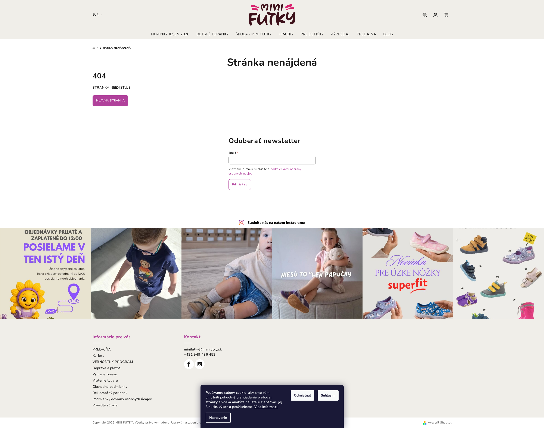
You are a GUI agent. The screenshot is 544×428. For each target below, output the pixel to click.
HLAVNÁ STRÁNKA (110, 100)
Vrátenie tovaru (105, 380)
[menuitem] (170, 34)
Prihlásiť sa (239, 184)
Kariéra (99, 355)
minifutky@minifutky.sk (203, 349)
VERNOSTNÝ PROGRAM (113, 361)
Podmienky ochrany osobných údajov (122, 399)
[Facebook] (189, 364)
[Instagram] (200, 364)
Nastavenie (218, 417)
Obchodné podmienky (110, 386)
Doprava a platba (107, 368)
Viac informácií (266, 406)
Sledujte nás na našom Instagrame (276, 222)
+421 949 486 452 (200, 354)
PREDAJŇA (102, 349)
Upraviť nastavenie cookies (190, 423)
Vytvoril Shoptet (439, 423)
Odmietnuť (302, 395)
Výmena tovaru (105, 374)
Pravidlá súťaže (105, 405)
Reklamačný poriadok (110, 393)
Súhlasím (328, 395)
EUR (95, 15)
